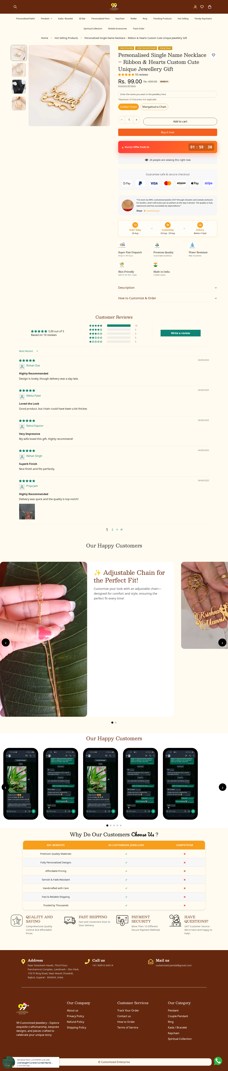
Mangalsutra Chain (154, 107)
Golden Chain (128, 107)
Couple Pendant (178, 1016)
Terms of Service (127, 1027)
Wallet (134, 18)
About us (72, 1010)
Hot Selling (183, 18)
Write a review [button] (180, 333)
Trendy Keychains (203, 18)
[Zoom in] (102, 52)
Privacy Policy (75, 1016)
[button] (126, 74)
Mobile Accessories (117, 28)
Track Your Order (128, 1010)
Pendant (45, 18)
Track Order (138, 28)
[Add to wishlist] (213, 55)
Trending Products (162, 18)
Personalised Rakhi (25, 18)
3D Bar (82, 18)
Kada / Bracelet (65, 18)
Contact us (124, 1016)
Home (44, 38)
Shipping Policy (76, 1027)
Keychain (120, 18)
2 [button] (112, 529)
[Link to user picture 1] (27, 512)
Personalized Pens (100, 18)
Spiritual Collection (93, 28)
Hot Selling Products (66, 38)
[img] (27, 360)
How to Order (126, 1022)
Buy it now (167, 132)
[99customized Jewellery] (114, 7)
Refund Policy (75, 1022)
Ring (145, 18)
